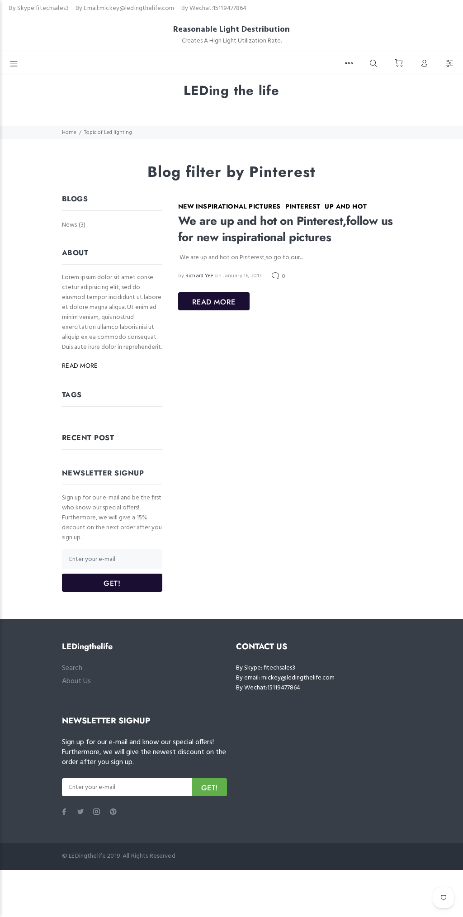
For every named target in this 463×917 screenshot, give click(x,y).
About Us (76, 681)
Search (72, 668)
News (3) (73, 224)
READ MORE (214, 302)
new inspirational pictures (229, 206)
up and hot (346, 206)
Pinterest (303, 206)
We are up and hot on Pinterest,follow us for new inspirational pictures (285, 229)
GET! (112, 583)
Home (69, 132)
